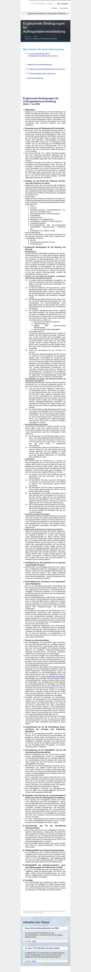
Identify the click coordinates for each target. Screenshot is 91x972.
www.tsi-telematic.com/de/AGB (53, 676)
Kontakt (54, 8)
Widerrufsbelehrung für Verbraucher (43, 73)
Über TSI (27, 36)
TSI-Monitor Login (42, 3)
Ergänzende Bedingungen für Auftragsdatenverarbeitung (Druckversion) (43, 55)
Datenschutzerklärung (35, 78)
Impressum (64, 8)
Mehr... (34, 941)
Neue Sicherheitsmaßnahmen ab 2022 (42, 928)
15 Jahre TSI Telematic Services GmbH (42, 948)
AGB (35, 36)
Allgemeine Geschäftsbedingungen (40, 65)
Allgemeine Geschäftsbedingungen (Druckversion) (47, 69)
